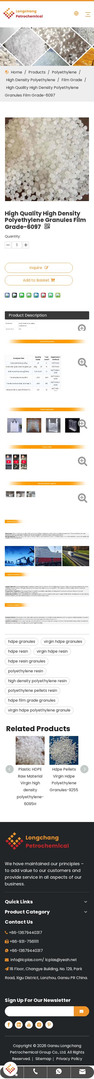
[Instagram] (39, 1025)
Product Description (28, 315)
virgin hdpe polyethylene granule (39, 710)
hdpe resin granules (26, 661)
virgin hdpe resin (52, 651)
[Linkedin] (19, 1025)
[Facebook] (9, 1025)
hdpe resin (18, 651)
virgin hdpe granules (63, 641)
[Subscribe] (81, 1011)
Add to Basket (36, 280)
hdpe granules (21, 641)
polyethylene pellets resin (32, 690)
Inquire (35, 267)
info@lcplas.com (26, 960)
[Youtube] (29, 1025)
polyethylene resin (25, 671)
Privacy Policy (69, 1058)
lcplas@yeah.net (61, 960)
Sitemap (43, 1058)
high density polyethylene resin (37, 681)
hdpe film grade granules (31, 700)
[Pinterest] (49, 1025)
